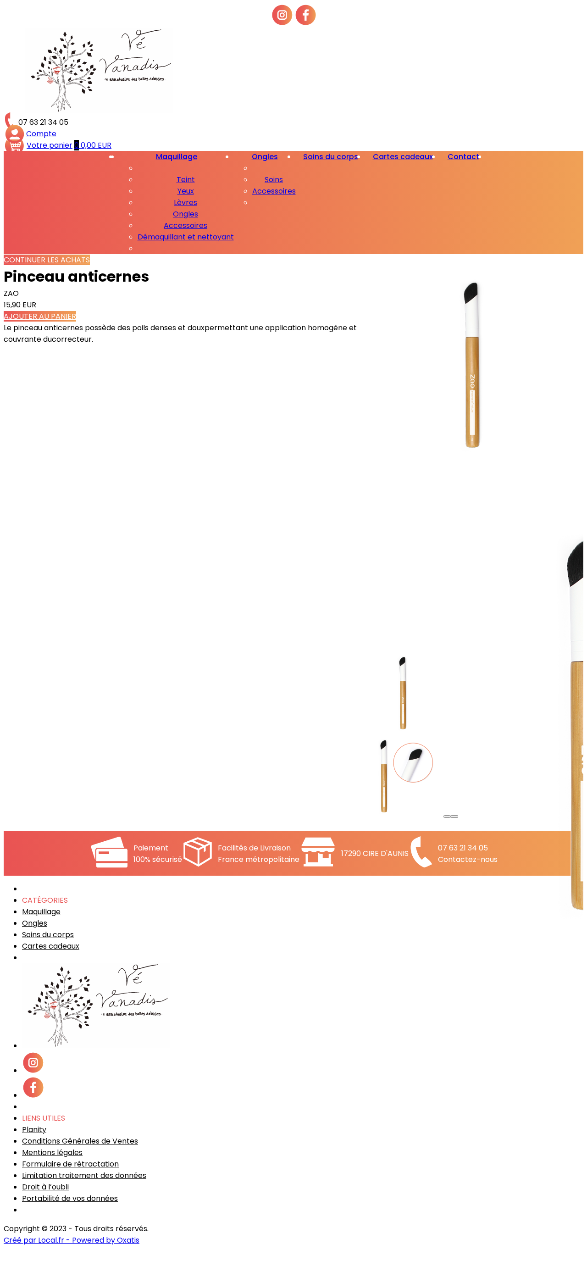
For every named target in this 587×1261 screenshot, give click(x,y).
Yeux (185, 191)
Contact (463, 156)
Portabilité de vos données (70, 1198)
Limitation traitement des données (84, 1175)
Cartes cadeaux (403, 156)
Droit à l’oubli (45, 1187)
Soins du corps (330, 156)
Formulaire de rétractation (70, 1164)
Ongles (185, 214)
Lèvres (185, 202)
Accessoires (185, 225)
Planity (34, 1129)
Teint (186, 179)
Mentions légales (52, 1152)
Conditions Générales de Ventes (80, 1141)
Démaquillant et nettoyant (186, 237)
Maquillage (176, 156)
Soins (274, 179)
